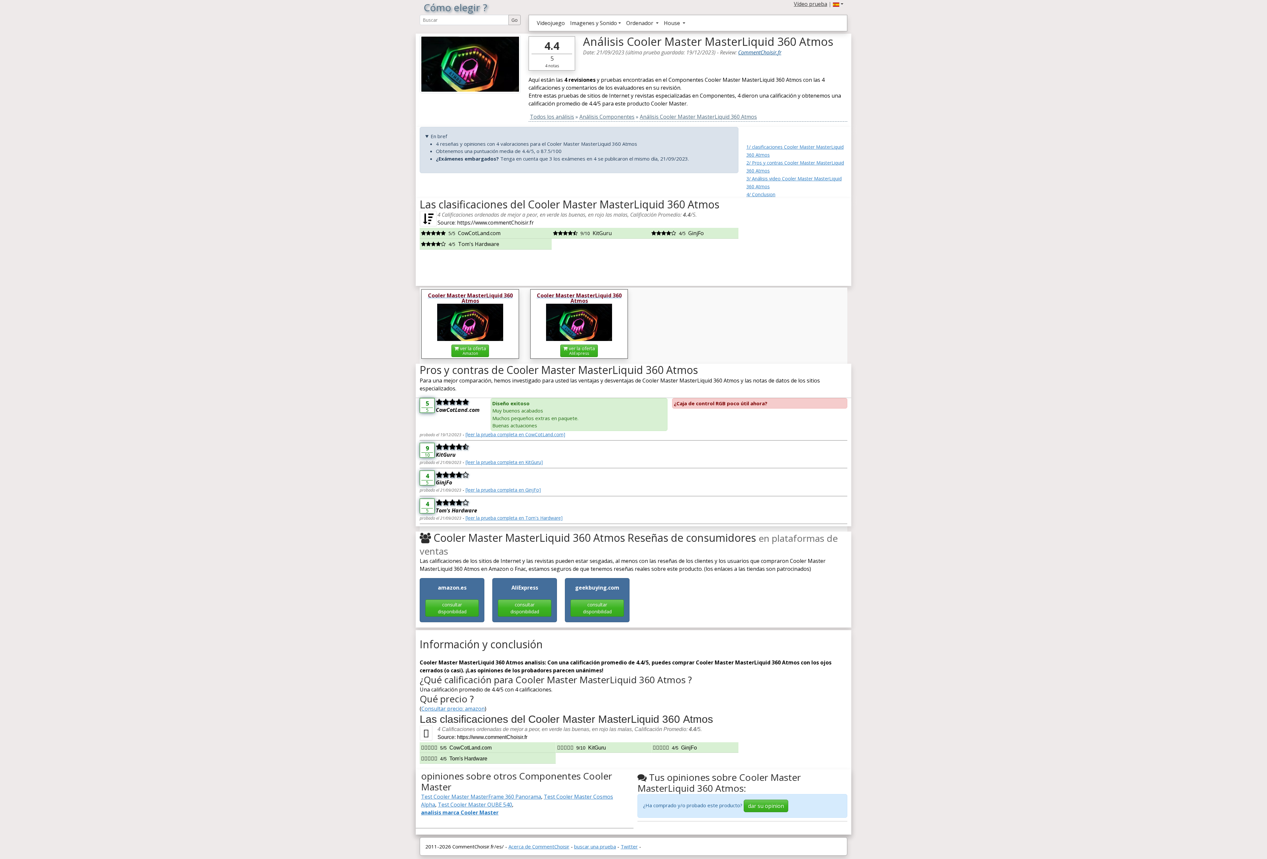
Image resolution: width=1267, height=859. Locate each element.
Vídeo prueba (810, 4)
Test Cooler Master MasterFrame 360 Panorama (481, 796)
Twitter (629, 846)
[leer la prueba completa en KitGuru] (504, 462)
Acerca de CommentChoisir (538, 846)
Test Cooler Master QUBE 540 (475, 804)
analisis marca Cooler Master (460, 812)
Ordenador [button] (640, 23)
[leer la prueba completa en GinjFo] (503, 490)
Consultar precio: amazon (453, 708)
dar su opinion (766, 806)
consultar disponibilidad (452, 608)
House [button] (672, 23)
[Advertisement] (796, 239)
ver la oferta (472, 350)
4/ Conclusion (760, 194)
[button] (838, 4)
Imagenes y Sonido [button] (593, 23)
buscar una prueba (595, 846)
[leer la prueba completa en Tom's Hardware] (514, 518)
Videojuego (551, 23)
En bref (439, 136)
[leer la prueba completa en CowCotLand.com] (515, 434)
